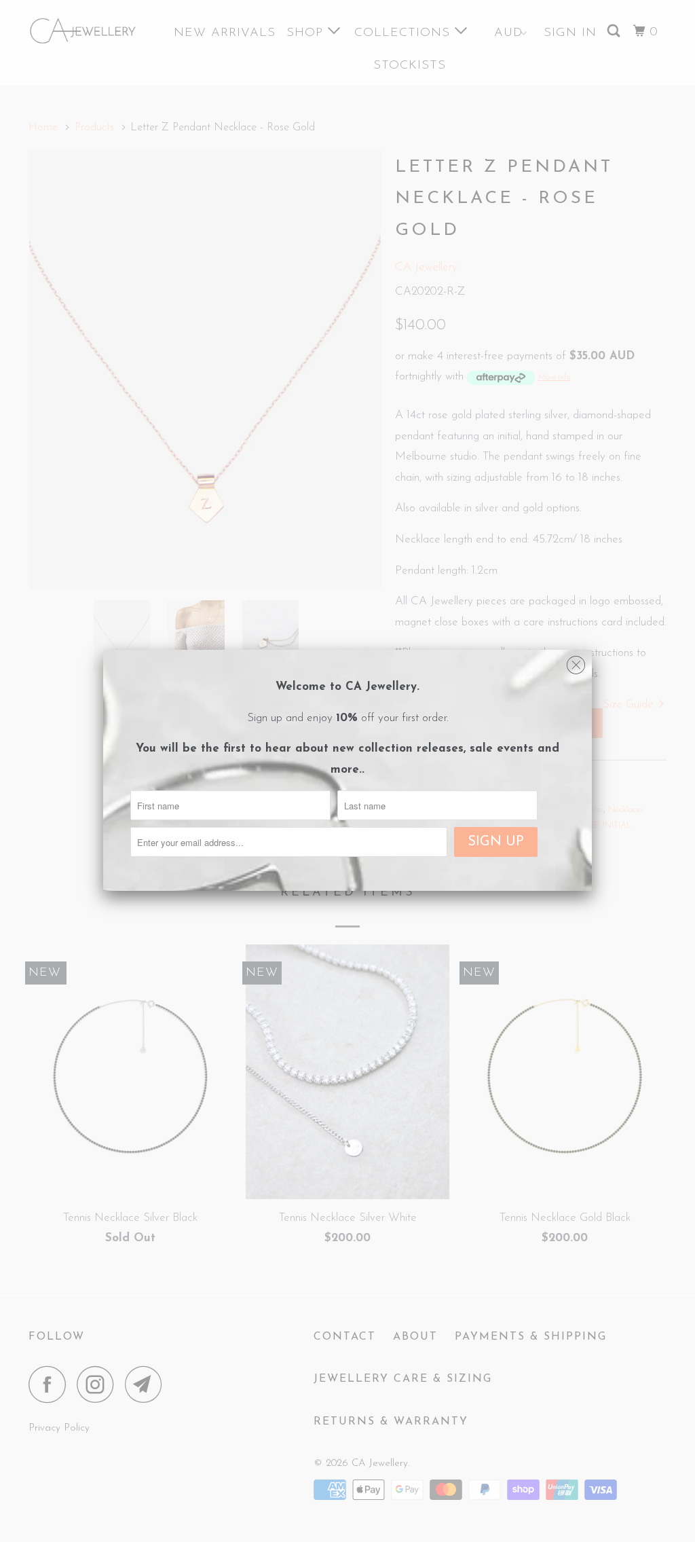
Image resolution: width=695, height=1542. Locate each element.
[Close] (576, 662)
